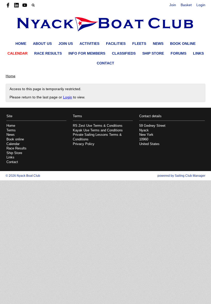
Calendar (17, 53)
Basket (186, 5)
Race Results (48, 53)
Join (172, 5)
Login (200, 5)
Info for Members (86, 53)
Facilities (116, 43)
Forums (178, 53)
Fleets (139, 43)
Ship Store (153, 53)
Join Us (65, 43)
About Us (42, 43)
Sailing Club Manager (190, 176)
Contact (105, 63)
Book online (183, 43)
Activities (89, 43)
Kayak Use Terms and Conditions (98, 130)
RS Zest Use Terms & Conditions (97, 126)
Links (198, 53)
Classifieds (124, 53)
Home (20, 43)
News (158, 43)
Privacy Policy (83, 144)
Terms (11, 130)
